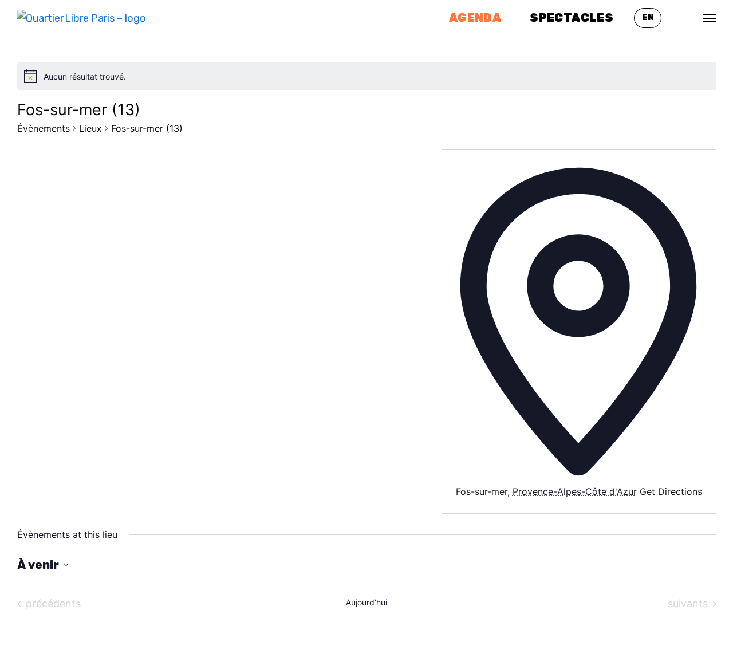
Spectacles (571, 18)
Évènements (43, 128)
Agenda (475, 18)
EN (648, 17)
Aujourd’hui (366, 602)
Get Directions (671, 491)
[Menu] (709, 18)
